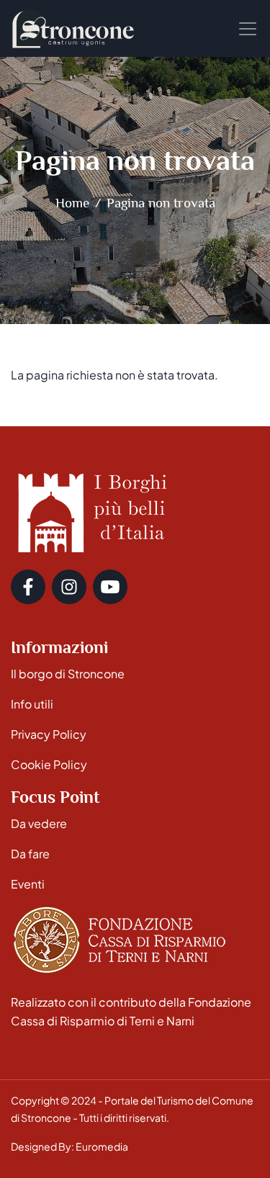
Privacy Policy (48, 734)
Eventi (28, 883)
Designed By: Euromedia (69, 1146)
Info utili (32, 703)
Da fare (30, 853)
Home (72, 202)
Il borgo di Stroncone (68, 673)
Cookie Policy (49, 764)
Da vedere (39, 823)
